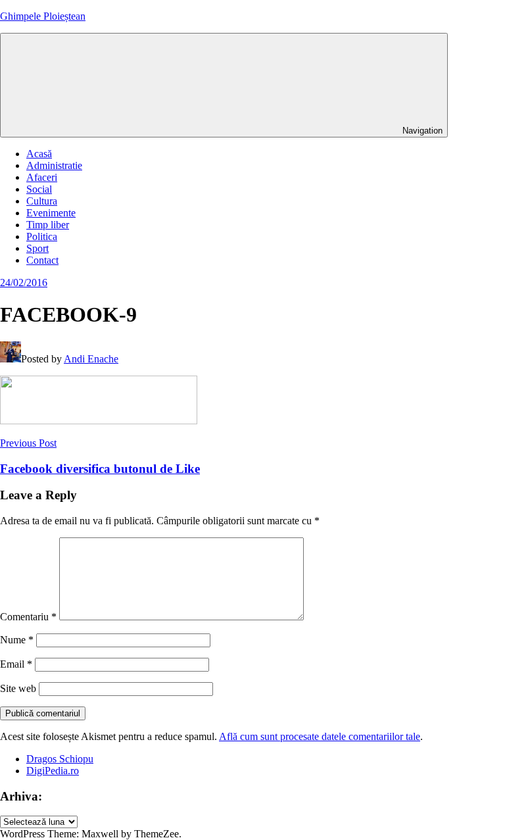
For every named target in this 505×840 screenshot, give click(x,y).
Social (39, 189)
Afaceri (41, 177)
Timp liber (47, 224)
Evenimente (51, 212)
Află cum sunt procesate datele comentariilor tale (319, 736)
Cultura (41, 201)
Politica (41, 236)
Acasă (39, 153)
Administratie (54, 165)
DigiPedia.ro (52, 770)
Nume (17, 639)
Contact (42, 260)
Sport (37, 248)
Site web (18, 688)
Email (16, 664)
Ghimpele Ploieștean (42, 16)
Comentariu (28, 616)
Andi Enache (91, 358)
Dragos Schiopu (59, 758)
